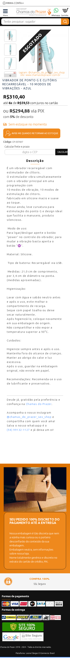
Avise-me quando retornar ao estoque (35, 133)
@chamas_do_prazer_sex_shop (29, 416)
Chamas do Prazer (39, 403)
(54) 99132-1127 (18, 429)
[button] (10, 30)
